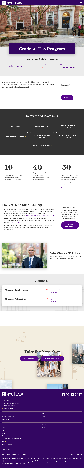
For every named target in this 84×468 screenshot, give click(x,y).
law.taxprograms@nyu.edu (57, 290)
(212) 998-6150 (53, 293)
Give (3, 441)
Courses (63, 188)
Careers (44, 416)
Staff (3, 427)
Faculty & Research (8, 416)
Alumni (44, 427)
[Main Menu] (81, 2)
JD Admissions (28, 359)
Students (4, 425)
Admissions (45, 414)
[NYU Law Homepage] (12, 2)
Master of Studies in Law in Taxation (68, 136)
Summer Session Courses (41, 146)
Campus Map (8, 408)
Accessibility (6, 450)
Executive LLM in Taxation (15, 136)
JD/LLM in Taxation (41, 126)
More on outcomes (69, 225)
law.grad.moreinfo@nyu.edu (57, 299)
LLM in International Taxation (68, 126)
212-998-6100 (8, 401)
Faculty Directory (7, 444)
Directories (5, 447)
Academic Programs (15, 66)
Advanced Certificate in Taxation (42, 136)
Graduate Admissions (51, 359)
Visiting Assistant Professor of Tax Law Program (68, 66)
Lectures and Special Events (42, 65)
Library (4, 433)
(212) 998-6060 (53, 301)
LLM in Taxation (15, 126)
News (3, 436)
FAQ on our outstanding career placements (40, 215)
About (3, 430)
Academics (5, 414)
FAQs (66, 98)
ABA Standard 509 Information (11, 439)
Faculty (44, 425)
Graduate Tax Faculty (11, 186)
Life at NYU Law (7, 419)
